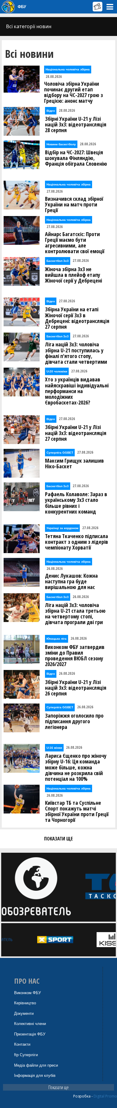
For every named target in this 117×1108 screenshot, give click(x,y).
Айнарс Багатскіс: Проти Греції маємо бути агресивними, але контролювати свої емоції (74, 242)
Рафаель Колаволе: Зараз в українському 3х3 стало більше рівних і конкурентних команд (76, 502)
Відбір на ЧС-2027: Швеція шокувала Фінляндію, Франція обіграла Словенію (76, 158)
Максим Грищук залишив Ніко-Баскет (74, 463)
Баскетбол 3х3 (57, 260)
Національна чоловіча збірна (68, 69)
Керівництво (25, 1003)
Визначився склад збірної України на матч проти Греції (74, 204)
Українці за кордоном (62, 528)
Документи (24, 1013)
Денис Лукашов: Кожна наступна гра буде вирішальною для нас (71, 581)
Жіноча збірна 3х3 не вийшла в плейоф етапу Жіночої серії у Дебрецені (73, 275)
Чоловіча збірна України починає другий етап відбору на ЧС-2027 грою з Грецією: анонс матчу (73, 92)
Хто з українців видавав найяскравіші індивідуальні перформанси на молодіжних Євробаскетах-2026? (77, 391)
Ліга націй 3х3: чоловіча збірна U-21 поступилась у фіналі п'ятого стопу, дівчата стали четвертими (76, 353)
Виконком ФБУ (27, 993)
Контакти (22, 1044)
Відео (50, 110)
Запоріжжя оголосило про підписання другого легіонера (74, 721)
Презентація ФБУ (29, 1034)
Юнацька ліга (56, 638)
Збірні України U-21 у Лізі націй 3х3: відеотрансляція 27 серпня (75, 433)
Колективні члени (30, 1023)
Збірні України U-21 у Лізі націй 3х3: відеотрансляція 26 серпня (75, 688)
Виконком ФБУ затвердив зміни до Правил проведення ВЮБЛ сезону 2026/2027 (74, 655)
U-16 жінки (54, 747)
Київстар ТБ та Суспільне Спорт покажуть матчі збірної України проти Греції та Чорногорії (77, 811)
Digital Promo (105, 1096)
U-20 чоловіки (56, 371)
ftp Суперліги (26, 1055)
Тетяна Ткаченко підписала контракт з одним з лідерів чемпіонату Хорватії (76, 542)
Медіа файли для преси (36, 1065)
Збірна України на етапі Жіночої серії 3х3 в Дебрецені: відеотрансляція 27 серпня (77, 318)
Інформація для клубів (35, 1075)
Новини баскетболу (61, 144)
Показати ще (58, 1087)
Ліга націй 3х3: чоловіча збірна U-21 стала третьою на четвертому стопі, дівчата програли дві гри (75, 613)
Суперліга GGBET (59, 452)
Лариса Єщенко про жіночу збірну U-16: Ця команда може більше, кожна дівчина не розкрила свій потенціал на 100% (75, 767)
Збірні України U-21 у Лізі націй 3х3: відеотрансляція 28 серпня (75, 124)
